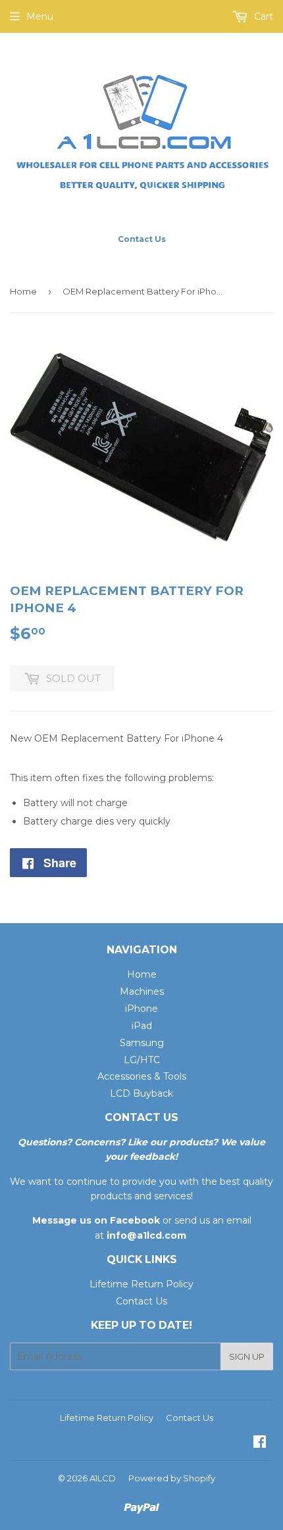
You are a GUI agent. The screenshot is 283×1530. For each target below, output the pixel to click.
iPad (142, 1026)
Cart (262, 16)
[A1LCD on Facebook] (260, 1443)
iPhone (141, 1009)
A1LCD (103, 1478)
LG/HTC (142, 1060)
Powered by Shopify (171, 1478)
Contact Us (141, 1301)
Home (23, 291)
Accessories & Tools (141, 1076)
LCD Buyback (141, 1093)
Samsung (142, 1043)
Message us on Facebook (96, 1220)
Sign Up (247, 1356)
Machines (142, 991)
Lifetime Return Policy (141, 1284)
